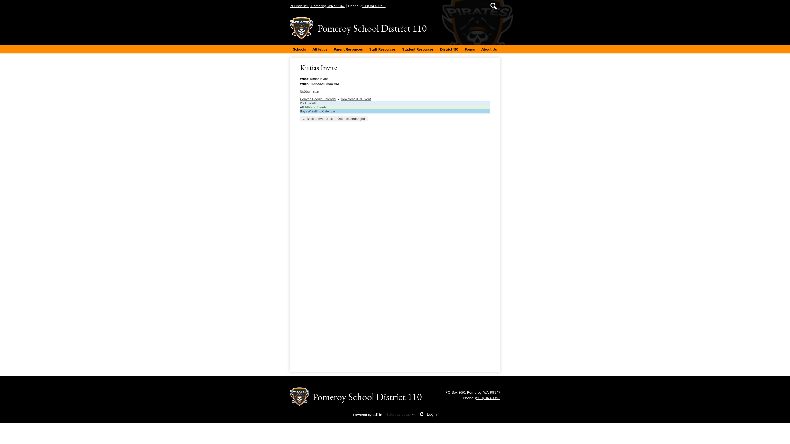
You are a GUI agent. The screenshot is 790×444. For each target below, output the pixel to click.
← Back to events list (318, 119)
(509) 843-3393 (373, 6)
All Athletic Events (313, 107)
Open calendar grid (351, 119)
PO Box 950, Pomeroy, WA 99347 (317, 6)
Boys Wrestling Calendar (317, 111)
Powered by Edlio (367, 415)
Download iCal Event (356, 99)
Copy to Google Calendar (318, 99)
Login (428, 414)
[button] (299, 49)
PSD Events (308, 103)
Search (494, 6)
